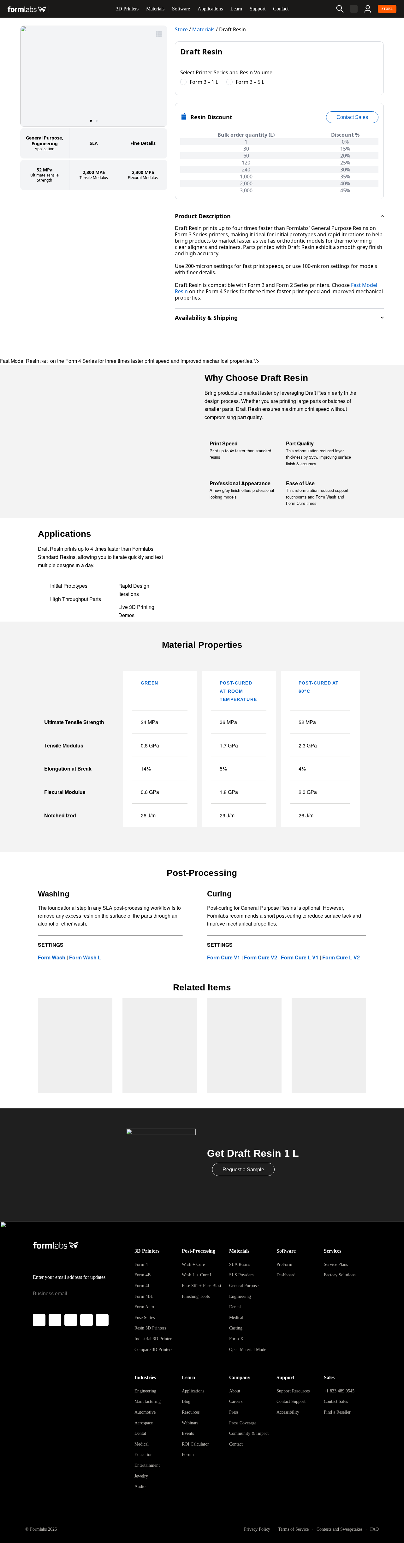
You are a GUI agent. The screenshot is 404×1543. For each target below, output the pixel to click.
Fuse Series (144, 1317)
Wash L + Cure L (197, 1275)
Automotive (145, 1412)
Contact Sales (336, 1401)
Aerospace (143, 1423)
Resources (190, 1412)
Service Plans (336, 1264)
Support (257, 8)
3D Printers (127, 8)
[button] (93, 76)
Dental (235, 1306)
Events (188, 1433)
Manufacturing (147, 1401)
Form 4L (142, 1285)
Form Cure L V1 (299, 957)
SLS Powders (241, 1275)
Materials (155, 8)
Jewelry (141, 1476)
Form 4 (141, 1264)
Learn (236, 8)
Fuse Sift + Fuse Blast (201, 1285)
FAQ (374, 1529)
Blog (186, 1401)
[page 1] (91, 121)
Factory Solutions (339, 1275)
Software (181, 8)
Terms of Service (293, 1529)
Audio (140, 1486)
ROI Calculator (195, 1444)
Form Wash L (84, 957)
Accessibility (287, 1412)
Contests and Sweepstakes (339, 1529)
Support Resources (293, 1391)
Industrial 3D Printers (153, 1338)
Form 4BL (143, 1296)
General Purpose (243, 1285)
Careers (235, 1401)
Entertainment (147, 1465)
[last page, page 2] (97, 121)
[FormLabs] (27, 9)
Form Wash (52, 957)
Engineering (240, 1296)
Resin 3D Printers (150, 1328)
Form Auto (144, 1306)
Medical (236, 1317)
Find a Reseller (337, 1412)
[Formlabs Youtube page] (86, 1320)
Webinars (190, 1423)
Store (387, 8)
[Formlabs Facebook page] (39, 1320)
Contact (280, 8)
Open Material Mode (247, 1349)
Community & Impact (249, 1433)
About (234, 1391)
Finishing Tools (196, 1296)
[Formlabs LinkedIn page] (102, 1320)
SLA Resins (239, 1264)
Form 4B (142, 1275)
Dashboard (285, 1275)
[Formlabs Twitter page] (55, 1320)
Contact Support (291, 1401)
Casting (235, 1328)
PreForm (284, 1264)
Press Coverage (242, 1423)
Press (233, 1412)
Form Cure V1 (223, 957)
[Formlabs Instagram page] (70, 1320)
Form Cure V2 (260, 957)
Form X (236, 1338)
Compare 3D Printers (153, 1349)
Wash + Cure (193, 1264)
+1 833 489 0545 (339, 1391)
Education (143, 1454)
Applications (210, 8)
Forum (188, 1454)
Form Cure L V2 (341, 957)
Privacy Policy (257, 1529)
